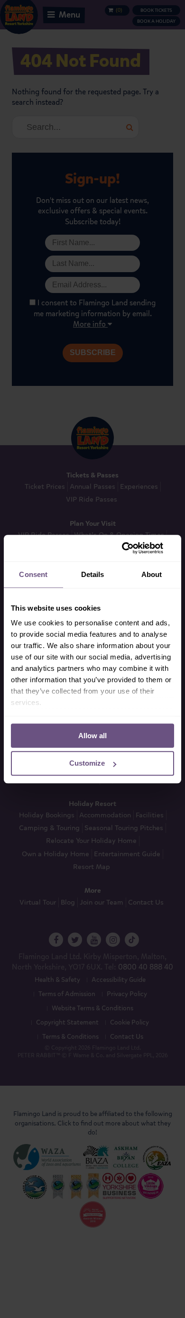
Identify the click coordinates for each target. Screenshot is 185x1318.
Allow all (92, 736)
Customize (87, 764)
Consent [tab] (33, 574)
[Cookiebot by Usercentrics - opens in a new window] (133, 548)
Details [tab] (92, 574)
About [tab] (151, 574)
